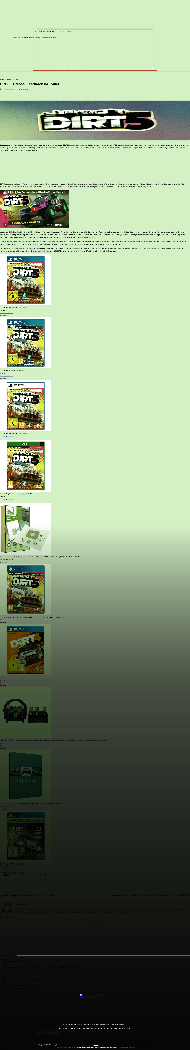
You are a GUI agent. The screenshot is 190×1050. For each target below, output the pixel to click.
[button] (152, 68)
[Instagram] (45, 1033)
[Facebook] (39, 1033)
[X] (50, 1033)
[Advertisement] (95, 936)
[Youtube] (56, 1033)
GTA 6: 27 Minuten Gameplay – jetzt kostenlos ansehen (96, 1048)
